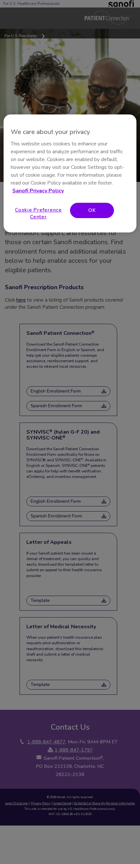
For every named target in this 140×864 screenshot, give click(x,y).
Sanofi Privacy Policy (38, 190)
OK (92, 210)
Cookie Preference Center (38, 213)
